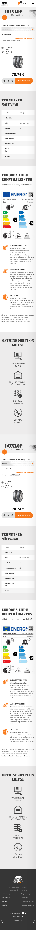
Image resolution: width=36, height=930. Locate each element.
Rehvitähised (25, 898)
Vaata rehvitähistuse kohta (24, 38)
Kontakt (4, 905)
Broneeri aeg (6, 894)
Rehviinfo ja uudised (27, 905)
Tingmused (23, 890)
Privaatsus (12, 890)
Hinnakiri (4, 901)
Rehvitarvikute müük (27, 901)
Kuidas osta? (6, 898)
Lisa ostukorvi (24, 81)
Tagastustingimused (27, 894)
